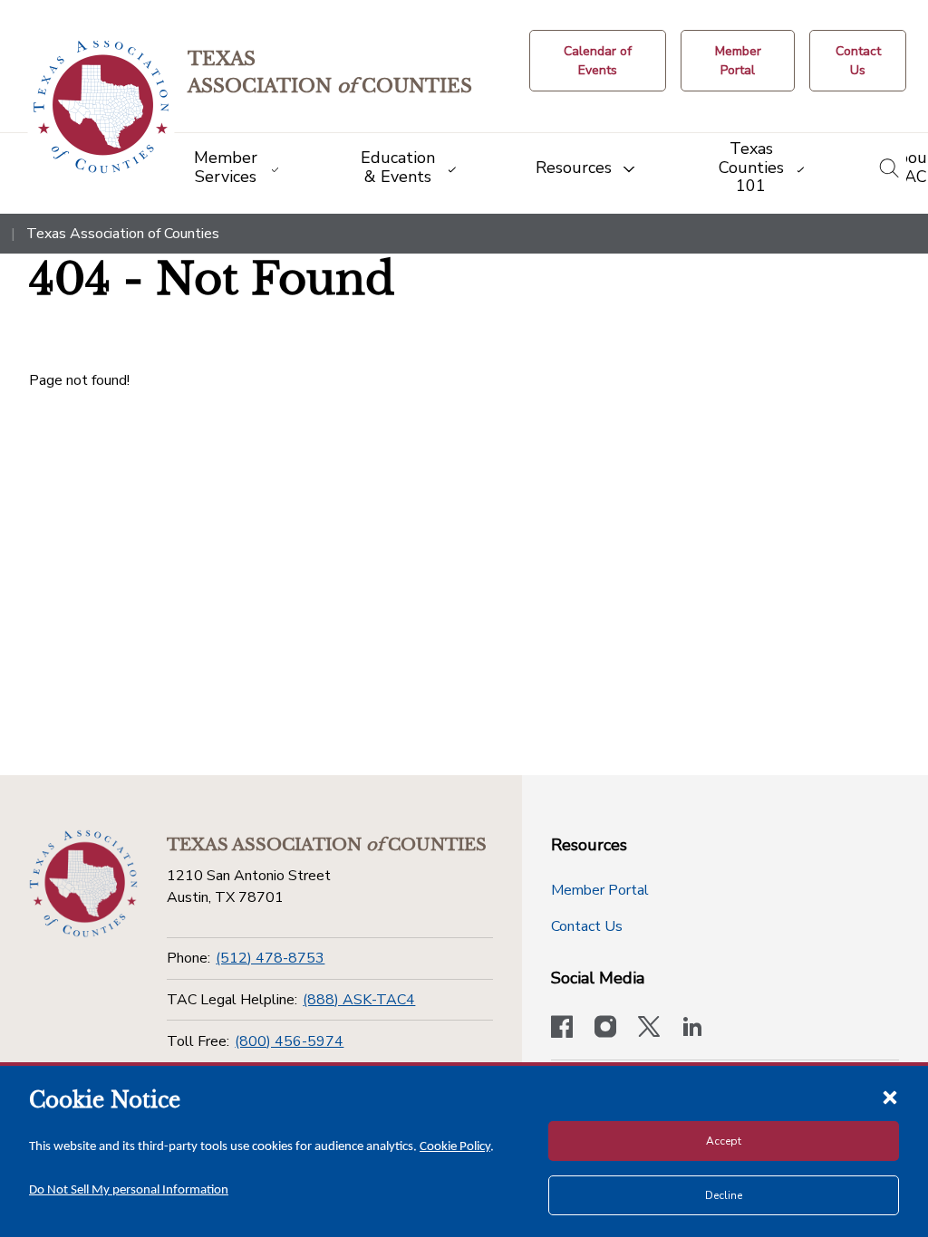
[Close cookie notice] (890, 1097)
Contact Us (587, 926)
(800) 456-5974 (289, 1041)
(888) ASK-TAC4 (359, 1000)
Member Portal (600, 890)
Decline (723, 1195)
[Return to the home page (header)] (101, 107)
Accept (723, 1141)
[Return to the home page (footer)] (83, 883)
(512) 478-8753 (270, 958)
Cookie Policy (455, 1147)
